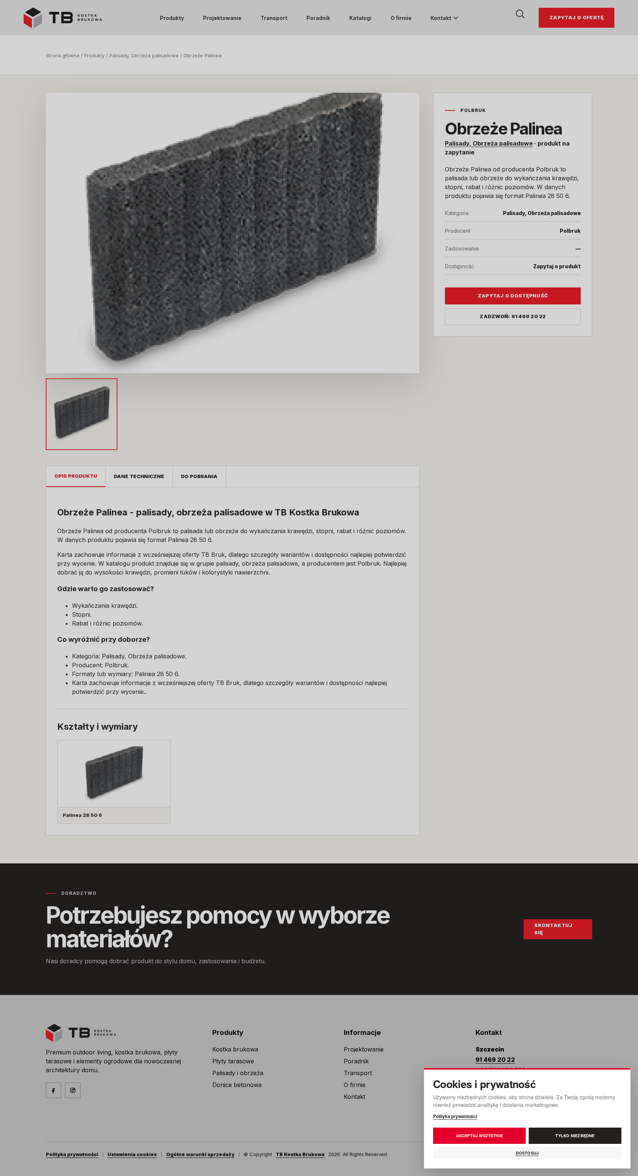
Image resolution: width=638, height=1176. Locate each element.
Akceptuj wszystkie (479, 1135)
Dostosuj (527, 1153)
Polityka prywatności (455, 1116)
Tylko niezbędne (574, 1135)
